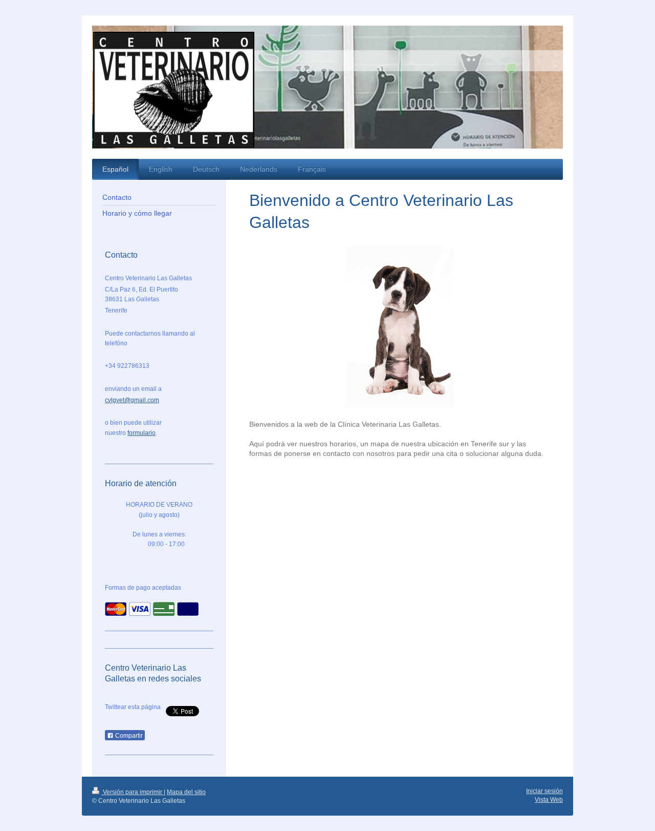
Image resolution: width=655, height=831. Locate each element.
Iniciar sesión (544, 791)
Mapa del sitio (186, 792)
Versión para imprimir (132, 792)
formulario (141, 433)
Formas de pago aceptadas (143, 587)
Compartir (128, 735)
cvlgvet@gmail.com (132, 400)
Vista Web (549, 799)
